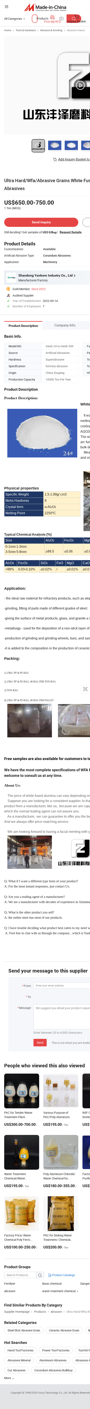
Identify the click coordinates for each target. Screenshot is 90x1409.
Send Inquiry (41, 222)
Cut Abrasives (17, 1370)
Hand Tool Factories (20, 1350)
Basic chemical (52, 1283)
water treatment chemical (59, 1291)
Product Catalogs (63, 1275)
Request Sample (71, 232)
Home (7, 30)
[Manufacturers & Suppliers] (45, 7)
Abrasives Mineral (19, 1360)
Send (40, 1042)
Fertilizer (9, 1283)
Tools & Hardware (26, 30)
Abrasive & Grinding (51, 30)
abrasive (9, 1291)
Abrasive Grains (76, 30)
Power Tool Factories (55, 1350)
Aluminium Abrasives (53, 1360)
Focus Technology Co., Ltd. (53, 1392)
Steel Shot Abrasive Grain (24, 1330)
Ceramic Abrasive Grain (64, 1330)
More (8, 1378)
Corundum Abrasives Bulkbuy (53, 1370)
